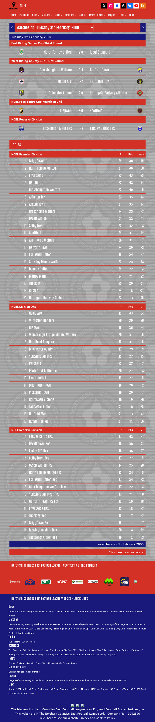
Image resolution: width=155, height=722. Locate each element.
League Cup (125, 624)
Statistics (69, 15)
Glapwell (66, 110)
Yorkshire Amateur (41, 356)
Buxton (33, 290)
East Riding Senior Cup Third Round (36, 43)
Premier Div (59, 624)
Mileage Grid (54, 663)
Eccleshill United (40, 254)
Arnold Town (37, 204)
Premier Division (44, 611)
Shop (131, 15)
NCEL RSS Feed (138, 689)
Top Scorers (15, 650)
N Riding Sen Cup (63, 628)
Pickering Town (39, 392)
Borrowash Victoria (41, 399)
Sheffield (96, 110)
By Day (25, 624)
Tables (57, 15)
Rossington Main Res (57, 128)
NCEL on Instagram (38, 689)
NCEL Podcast (127, 611)
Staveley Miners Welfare (45, 261)
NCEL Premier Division (26, 154)
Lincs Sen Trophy (43, 628)
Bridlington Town (40, 385)
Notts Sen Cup (81, 628)
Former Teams (70, 663)
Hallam (34, 182)
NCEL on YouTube (119, 689)
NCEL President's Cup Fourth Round (36, 102)
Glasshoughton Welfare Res (47, 487)
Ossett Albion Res (40, 465)
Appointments (33, 671)
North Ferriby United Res (45, 472)
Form (32, 641)
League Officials (16, 680)
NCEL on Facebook (60, 689)
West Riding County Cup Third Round (37, 61)
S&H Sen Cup (97, 628)
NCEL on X (21, 689)
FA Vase (135, 650)
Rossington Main (40, 421)
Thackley (34, 283)
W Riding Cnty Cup (115, 628)
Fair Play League (31, 650)
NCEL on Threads (80, 689)
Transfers (113, 611)
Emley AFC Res (38, 450)
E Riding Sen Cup (24, 628)
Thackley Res (37, 515)
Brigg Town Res (39, 522)
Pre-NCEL (121, 680)
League (111, 15)
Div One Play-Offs (108, 624)
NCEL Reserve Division (26, 119)
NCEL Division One (23, 306)
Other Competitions (80, 611)
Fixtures (21, 611)
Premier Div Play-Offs (77, 624)
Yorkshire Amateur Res (44, 494)
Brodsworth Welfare (42, 211)
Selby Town (36, 225)
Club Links (15, 693)
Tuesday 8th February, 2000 (31, 37)
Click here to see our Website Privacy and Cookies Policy (77, 718)
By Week (35, 624)
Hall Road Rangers (41, 341)
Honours (97, 680)
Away (25, 641)
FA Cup (137, 624)
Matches (46, 15)
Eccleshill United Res (43, 479)
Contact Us (50, 680)
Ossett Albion (38, 218)
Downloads (85, 680)
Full (10, 641)
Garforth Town (99, 70)
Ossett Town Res (39, 443)
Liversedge (36, 175)
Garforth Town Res (41, 501)
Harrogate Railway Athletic (108, 93)
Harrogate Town (100, 81)
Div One (94, 624)
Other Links (28, 693)
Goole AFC (65, 81)
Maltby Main (37, 276)
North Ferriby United (58, 52)
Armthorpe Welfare (41, 240)
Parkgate (35, 363)
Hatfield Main (38, 413)
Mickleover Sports (41, 349)
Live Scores (24, 15)
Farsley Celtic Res (102, 128)
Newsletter (109, 680)
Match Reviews (99, 611)
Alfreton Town (38, 197)
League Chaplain (34, 680)
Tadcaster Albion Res (43, 537)
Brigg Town (36, 161)
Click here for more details (126, 552)
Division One (61, 611)
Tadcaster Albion (60, 93)
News (34, 15)
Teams (82, 15)
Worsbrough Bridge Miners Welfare (52, 334)
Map (44, 663)
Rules (61, 680)
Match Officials (96, 15)
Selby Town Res (39, 458)
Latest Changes (16, 671)
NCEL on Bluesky (99, 689)
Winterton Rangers (41, 320)
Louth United (37, 378)
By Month (46, 624)
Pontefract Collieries (43, 370)
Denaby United (38, 269)
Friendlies (132, 628)
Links (122, 15)
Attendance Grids (25, 633)
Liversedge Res (39, 508)
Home (13, 15)
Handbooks (71, 680)
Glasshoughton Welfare (56, 70)
